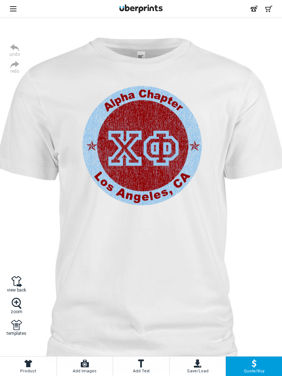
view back (16, 290)
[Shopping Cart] (269, 9)
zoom (16, 311)
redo (14, 71)
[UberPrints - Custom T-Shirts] (141, 8)
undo (15, 54)
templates (16, 333)
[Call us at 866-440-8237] (254, 9)
